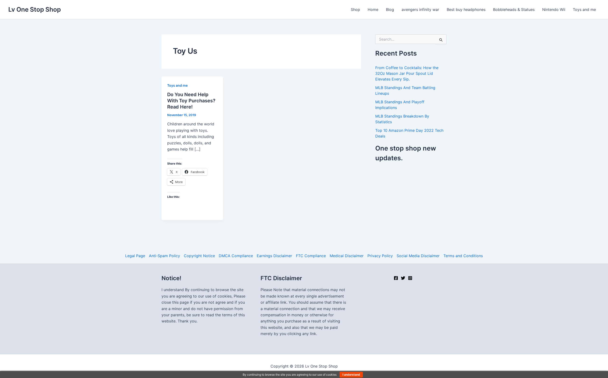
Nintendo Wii (553, 9)
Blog (390, 9)
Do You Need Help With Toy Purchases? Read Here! (191, 101)
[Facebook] (396, 278)
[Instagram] (410, 278)
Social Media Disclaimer (418, 255)
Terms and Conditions (463, 255)
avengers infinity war (420, 9)
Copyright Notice (199, 255)
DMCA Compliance (236, 255)
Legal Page (135, 255)
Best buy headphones (466, 9)
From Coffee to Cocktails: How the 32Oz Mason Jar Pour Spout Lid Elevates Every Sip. (406, 73)
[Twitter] (403, 278)
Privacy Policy (380, 255)
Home (373, 9)
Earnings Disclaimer (274, 255)
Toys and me (584, 9)
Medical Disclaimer (347, 255)
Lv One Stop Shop (34, 9)
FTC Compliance (311, 255)
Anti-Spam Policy (164, 255)
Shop (355, 9)
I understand (351, 374)
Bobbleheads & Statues (514, 9)
